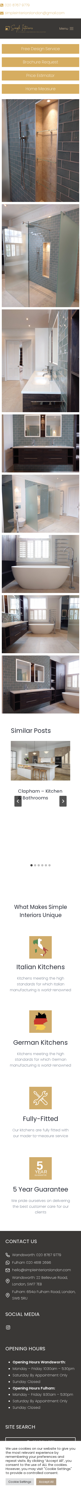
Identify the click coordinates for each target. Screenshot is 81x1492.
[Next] (63, 801)
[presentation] (40, 761)
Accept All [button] (46, 1482)
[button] (40, 150)
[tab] (31, 865)
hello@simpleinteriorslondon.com (41, 1270)
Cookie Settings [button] (19, 1482)
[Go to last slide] (18, 801)
